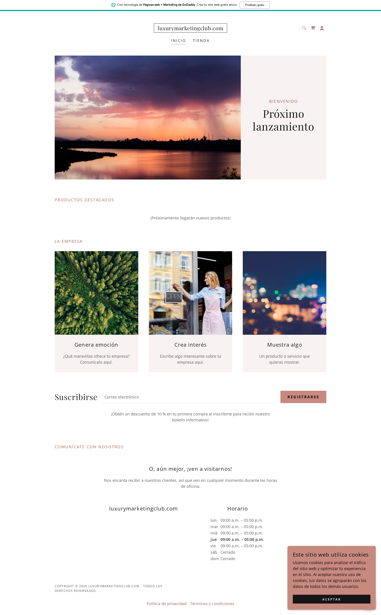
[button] (322, 28)
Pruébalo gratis (254, 5)
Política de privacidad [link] (167, 603)
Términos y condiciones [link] (212, 603)
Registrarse (303, 396)
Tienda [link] (201, 40)
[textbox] (189, 397)
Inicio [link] (178, 40)
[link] (190, 28)
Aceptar (331, 599)
